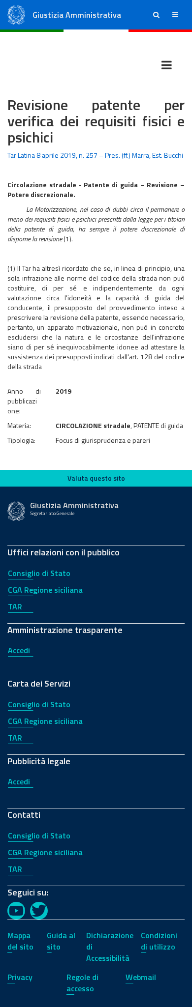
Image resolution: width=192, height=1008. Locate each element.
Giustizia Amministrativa (76, 15)
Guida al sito (61, 940)
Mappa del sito (20, 940)
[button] (156, 14)
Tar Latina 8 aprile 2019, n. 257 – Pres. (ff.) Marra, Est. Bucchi (95, 155)
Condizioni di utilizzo (159, 940)
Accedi (19, 650)
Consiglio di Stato (39, 573)
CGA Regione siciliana (45, 590)
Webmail (141, 977)
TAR (15, 606)
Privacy (19, 977)
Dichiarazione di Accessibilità (109, 946)
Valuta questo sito (96, 478)
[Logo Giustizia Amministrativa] (16, 14)
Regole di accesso (82, 982)
